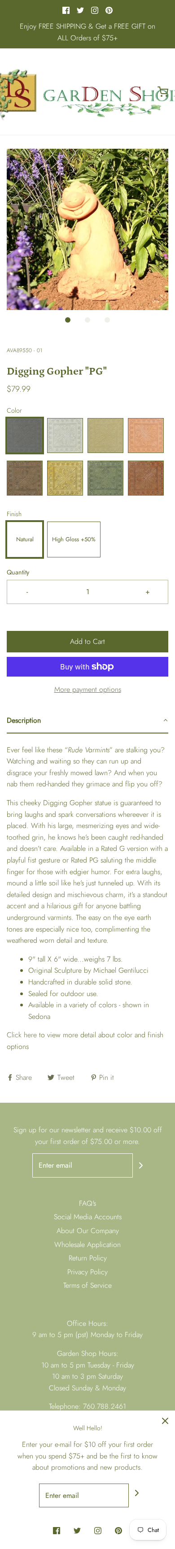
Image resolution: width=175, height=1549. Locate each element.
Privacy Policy (87, 1272)
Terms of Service (87, 1285)
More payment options (87, 689)
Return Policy (88, 1258)
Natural (25, 539)
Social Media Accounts (88, 1217)
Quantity (18, 572)
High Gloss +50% (74, 539)
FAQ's (87, 1203)
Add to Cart (87, 641)
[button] (87, 229)
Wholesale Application (87, 1244)
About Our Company (88, 1230)
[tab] (87, 721)
